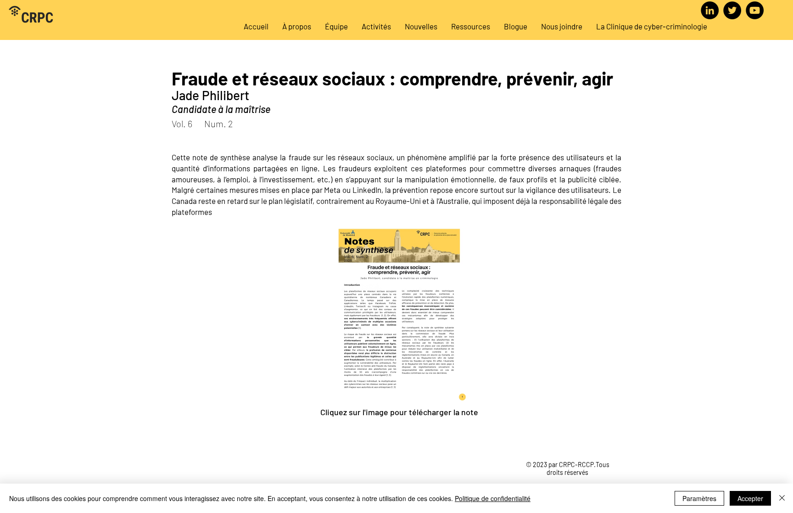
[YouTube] (755, 10)
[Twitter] (732, 10)
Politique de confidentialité (493, 498)
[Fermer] (781, 498)
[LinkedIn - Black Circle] (710, 10)
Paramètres (699, 498)
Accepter (750, 498)
